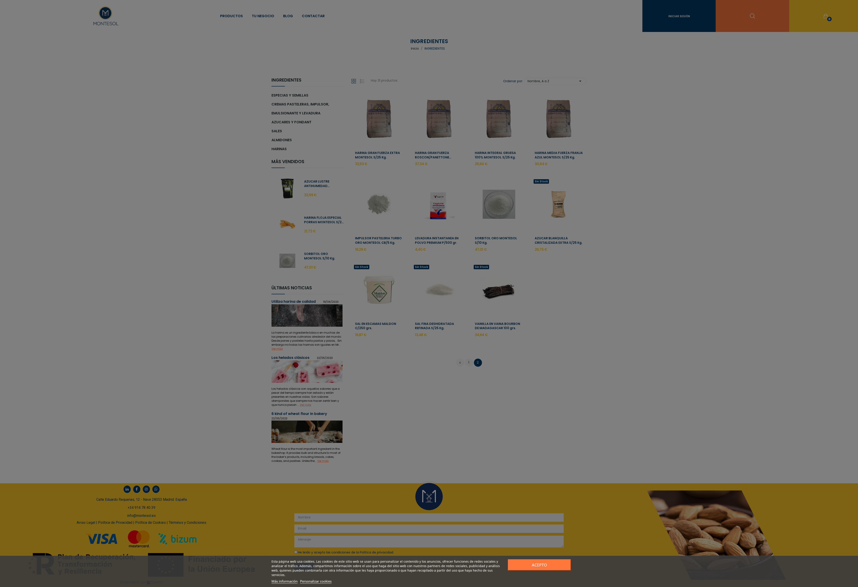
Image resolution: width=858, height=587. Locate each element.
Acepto (539, 565)
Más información (284, 581)
